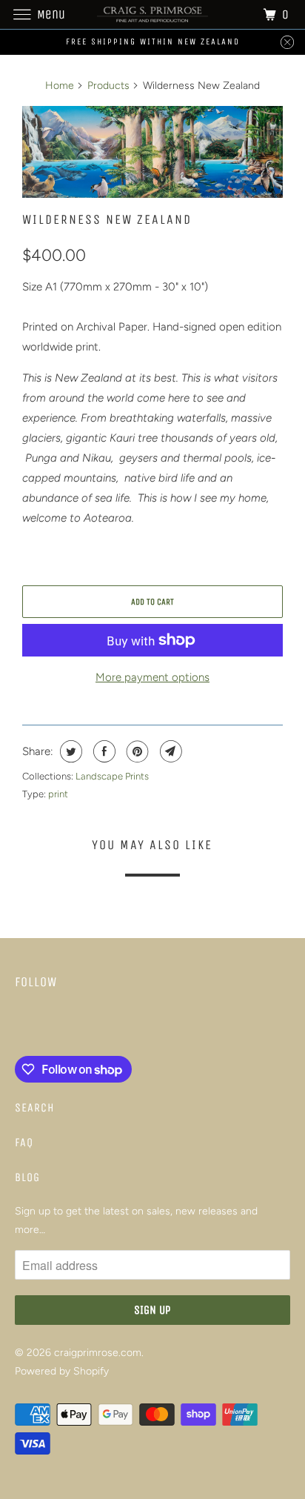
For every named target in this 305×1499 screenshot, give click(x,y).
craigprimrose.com (97, 1352)
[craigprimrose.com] (152, 14)
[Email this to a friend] (169, 751)
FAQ (24, 1142)
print (58, 794)
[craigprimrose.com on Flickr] (18, 1025)
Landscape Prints (112, 776)
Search (35, 1107)
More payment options (152, 677)
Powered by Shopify (62, 1371)
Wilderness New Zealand (107, 219)
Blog (27, 1177)
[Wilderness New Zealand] (152, 152)
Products (108, 85)
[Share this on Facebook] (102, 751)
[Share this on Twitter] (69, 751)
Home (59, 85)
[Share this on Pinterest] (136, 751)
